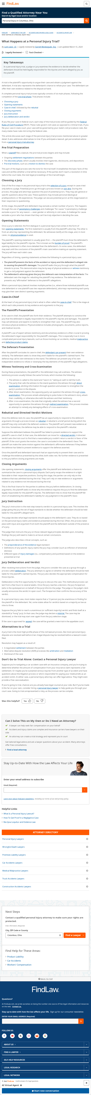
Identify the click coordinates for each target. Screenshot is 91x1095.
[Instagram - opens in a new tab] (28, 1036)
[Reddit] (37, 1036)
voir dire (67, 188)
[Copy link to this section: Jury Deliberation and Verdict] (42, 561)
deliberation (20, 570)
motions (11, 163)
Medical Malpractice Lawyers (15, 870)
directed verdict (68, 435)
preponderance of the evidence (22, 545)
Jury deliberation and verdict (17, 116)
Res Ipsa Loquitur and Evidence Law (20, 822)
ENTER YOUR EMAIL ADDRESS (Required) (18, 1016)
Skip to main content (45, 2)
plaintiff (12, 153)
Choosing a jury (11, 101)
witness (76, 268)
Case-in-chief (10, 107)
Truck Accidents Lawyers (13, 878)
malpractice (82, 339)
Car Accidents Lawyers (12, 862)
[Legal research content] (86, 1067)
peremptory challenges (29, 209)
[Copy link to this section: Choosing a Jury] (24, 179)
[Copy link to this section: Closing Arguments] (29, 463)
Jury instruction (11, 113)
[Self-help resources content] (86, 1059)
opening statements (15, 229)
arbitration (55, 651)
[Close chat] (86, 1083)
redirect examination (59, 404)
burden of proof (62, 243)
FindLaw (5, 32)
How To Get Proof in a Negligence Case (21, 817)
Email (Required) (10, 785)
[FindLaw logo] (14, 4)
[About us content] (86, 1044)
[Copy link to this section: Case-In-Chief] (21, 296)
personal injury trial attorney (21, 142)
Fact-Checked (35, 52)
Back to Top (47, 979)
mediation (68, 651)
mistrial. (61, 613)
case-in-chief (65, 302)
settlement (21, 648)
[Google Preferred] (45, 1036)
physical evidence (18, 235)
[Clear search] (60, 935)
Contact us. (16, 1006)
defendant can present (55, 352)
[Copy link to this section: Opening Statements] (31, 220)
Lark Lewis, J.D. (10, 47)
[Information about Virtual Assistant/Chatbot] (21, 1085)
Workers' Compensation (19, 964)
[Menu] (3, 3)
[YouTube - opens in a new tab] (12, 1036)
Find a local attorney (17, 749)
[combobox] (34, 935)
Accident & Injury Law (64, 32)
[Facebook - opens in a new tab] (4, 1036)
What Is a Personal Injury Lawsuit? (19, 813)
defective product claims (17, 342)
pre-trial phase (24, 96)
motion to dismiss (37, 163)
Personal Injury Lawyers (13, 839)
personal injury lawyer (48, 688)
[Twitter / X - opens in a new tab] (20, 1036)
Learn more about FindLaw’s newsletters (19, 799)
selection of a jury (58, 185)
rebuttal (34, 107)
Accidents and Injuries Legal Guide (41, 32)
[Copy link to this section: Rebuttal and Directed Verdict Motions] (54, 412)
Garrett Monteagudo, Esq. (45, 47)
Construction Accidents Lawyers (16, 886)
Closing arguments (12, 110)
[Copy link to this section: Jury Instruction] (24, 500)
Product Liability (15, 956)
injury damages (27, 554)
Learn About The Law (18, 32)
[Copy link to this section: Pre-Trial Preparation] (31, 147)
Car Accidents (14, 960)
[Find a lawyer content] (86, 1052)
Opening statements (13, 104)
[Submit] (84, 790)
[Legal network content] (86, 1075)
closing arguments (33, 469)
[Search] (86, 3)
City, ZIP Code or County (16, 930)
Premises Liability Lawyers (14, 855)
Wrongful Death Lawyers (13, 847)
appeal (29, 621)
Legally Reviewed (13, 52)
